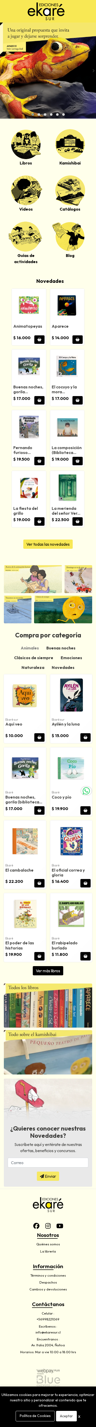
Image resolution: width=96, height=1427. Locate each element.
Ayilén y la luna (66, 724)
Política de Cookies (35, 1415)
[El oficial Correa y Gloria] (71, 841)
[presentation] (2, 70)
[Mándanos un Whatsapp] (86, 791)
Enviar (50, 1176)
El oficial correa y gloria (68, 872)
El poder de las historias (19, 945)
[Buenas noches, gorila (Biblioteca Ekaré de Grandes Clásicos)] (29, 366)
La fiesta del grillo (25, 511)
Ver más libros (48, 970)
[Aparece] (67, 306)
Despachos (48, 1282)
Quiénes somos (48, 1244)
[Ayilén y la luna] (71, 695)
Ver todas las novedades (48, 544)
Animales (30, 647)
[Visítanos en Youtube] (60, 1226)
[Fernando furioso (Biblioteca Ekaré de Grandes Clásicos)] (29, 427)
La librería (48, 1251)
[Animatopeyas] (29, 306)
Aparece (60, 326)
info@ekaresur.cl (48, 1332)
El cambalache (19, 870)
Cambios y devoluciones (48, 1289)
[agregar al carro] (39, 339)
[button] (33, 114)
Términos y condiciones (48, 1275)
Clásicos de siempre (33, 657)
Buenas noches (61, 647)
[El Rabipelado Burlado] (71, 914)
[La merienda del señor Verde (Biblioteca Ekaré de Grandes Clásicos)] (67, 488)
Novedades (50, 281)
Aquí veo (13, 724)
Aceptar (66, 1416)
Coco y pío (61, 797)
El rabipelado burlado (65, 945)
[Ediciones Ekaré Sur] (46, 11)
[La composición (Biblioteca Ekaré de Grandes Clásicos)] (67, 427)
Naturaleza (33, 667)
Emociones (71, 657)
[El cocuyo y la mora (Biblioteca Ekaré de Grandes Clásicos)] (67, 366)
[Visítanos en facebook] (36, 1226)
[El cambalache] (25, 841)
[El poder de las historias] (25, 914)
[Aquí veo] (25, 695)
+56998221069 (48, 1319)
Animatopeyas (27, 326)
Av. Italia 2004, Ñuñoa (48, 1345)
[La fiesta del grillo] (29, 488)
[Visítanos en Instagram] (48, 1226)
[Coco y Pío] (71, 768)
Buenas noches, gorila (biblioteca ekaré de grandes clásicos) (22, 804)
